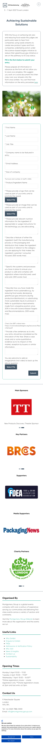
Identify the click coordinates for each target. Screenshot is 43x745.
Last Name (10, 136)
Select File (11, 200)
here (36, 82)
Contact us (10, 654)
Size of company (12, 172)
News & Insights (12, 651)
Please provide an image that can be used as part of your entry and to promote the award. (21, 207)
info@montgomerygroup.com (20, 711)
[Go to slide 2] (20, 427)
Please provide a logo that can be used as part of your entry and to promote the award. (19, 193)
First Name (10, 127)
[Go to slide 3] (22, 427)
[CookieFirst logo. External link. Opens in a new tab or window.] (2, 721)
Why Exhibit (11, 638)
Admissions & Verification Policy (19, 646)
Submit (33, 373)
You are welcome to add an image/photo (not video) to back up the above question (21, 360)
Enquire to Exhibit (13, 641)
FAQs (8, 643)
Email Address (11, 163)
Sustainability (11, 656)
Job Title (9, 144)
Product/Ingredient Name (16, 182)
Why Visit (9, 649)
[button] (39, 4)
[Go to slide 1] (20, 586)
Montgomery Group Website (21, 619)
